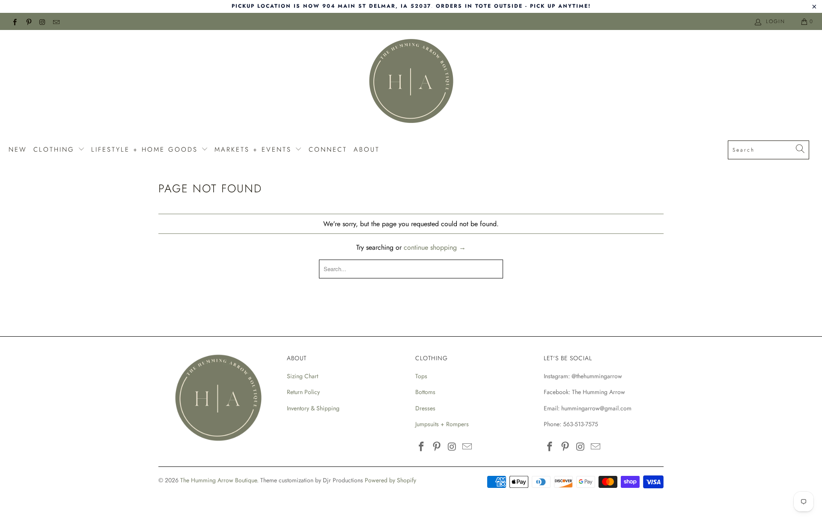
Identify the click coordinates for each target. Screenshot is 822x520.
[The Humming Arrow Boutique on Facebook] (14, 21)
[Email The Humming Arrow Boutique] (56, 21)
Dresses (425, 408)
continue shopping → (435, 247)
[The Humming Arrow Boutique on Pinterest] (28, 21)
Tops (421, 376)
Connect (328, 149)
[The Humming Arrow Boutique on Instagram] (42, 21)
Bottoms (425, 392)
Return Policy (303, 392)
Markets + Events (254, 149)
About (367, 149)
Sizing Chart (302, 376)
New (18, 149)
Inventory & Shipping (313, 408)
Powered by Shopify (390, 480)
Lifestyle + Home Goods (146, 149)
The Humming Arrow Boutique (218, 480)
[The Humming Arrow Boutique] (411, 82)
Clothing (55, 149)
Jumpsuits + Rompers (442, 424)
